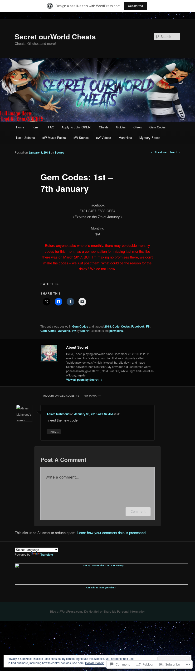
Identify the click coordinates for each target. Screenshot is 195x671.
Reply (54, 431)
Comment (138, 511)
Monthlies (125, 137)
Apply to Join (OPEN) (76, 127)
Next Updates (25, 137)
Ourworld (64, 330)
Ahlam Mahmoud (58, 414)
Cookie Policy (94, 663)
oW (74, 330)
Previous (159, 152)
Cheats (104, 127)
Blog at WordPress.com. (66, 611)
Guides (121, 127)
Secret (59, 152)
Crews (137, 127)
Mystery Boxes (149, 137)
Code (116, 326)
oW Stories (81, 137)
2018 (107, 326)
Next (175, 152)
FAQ (51, 127)
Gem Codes (157, 127)
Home (20, 127)
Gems (52, 330)
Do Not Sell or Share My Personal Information (114, 611)
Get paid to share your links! (101, 587)
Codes (125, 326)
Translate (46, 554)
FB (148, 326)
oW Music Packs (54, 137)
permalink (116, 330)
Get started (135, 6)
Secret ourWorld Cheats (55, 36)
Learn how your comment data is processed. (111, 532)
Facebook (138, 326)
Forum (36, 127)
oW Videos (103, 137)
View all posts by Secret (84, 379)
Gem (43, 330)
